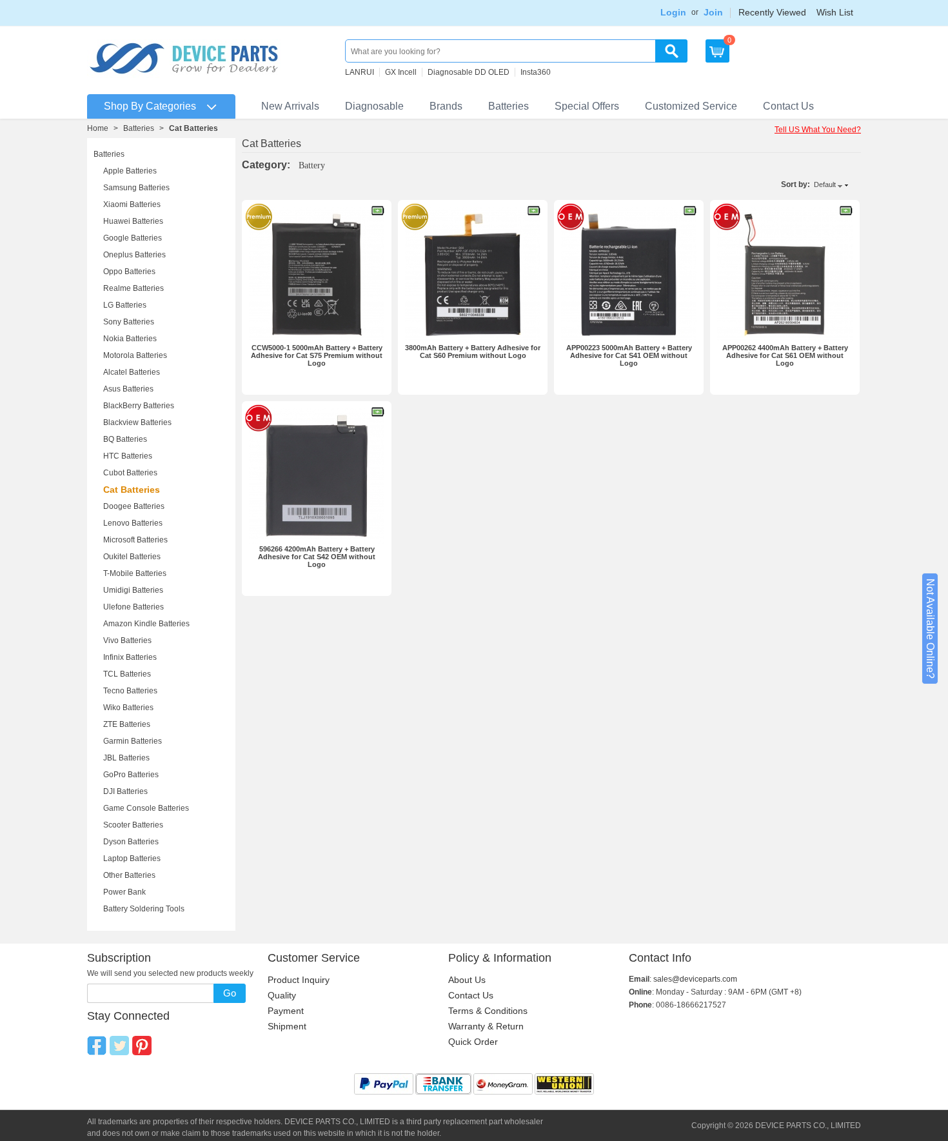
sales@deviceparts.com (695, 979)
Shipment (287, 1026)
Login (673, 12)
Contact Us (788, 106)
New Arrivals (290, 106)
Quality (282, 995)
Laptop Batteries (132, 858)
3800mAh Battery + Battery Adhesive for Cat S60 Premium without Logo (472, 351)
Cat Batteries (131, 489)
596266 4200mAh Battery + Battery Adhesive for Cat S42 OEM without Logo (316, 556)
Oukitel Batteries (132, 556)
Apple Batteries (130, 170)
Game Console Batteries (146, 808)
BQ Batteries (125, 439)
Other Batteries (129, 875)
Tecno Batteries (130, 690)
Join (713, 12)
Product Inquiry (299, 980)
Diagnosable (374, 106)
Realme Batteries (133, 288)
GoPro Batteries (131, 774)
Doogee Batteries (133, 506)
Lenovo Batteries (133, 523)
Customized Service (691, 106)
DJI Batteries (125, 791)
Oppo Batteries (129, 271)
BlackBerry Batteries (138, 405)
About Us (467, 980)
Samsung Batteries (136, 187)
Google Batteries (132, 238)
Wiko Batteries (128, 707)
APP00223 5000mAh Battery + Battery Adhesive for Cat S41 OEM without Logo (629, 355)
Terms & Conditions (488, 1011)
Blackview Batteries (137, 422)
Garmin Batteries (132, 741)
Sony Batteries (128, 321)
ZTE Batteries (126, 724)
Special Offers (587, 106)
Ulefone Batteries (133, 606)
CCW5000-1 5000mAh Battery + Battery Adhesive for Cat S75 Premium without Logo (316, 355)
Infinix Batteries (130, 657)
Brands (446, 106)
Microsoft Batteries (135, 539)
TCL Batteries (127, 674)
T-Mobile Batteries (134, 573)
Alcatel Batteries (131, 372)
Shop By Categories (150, 106)
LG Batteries (124, 305)
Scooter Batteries (133, 824)
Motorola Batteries (135, 355)
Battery (312, 165)
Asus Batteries (128, 388)
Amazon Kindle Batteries (146, 623)
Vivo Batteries (127, 640)
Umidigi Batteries (133, 590)
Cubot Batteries (130, 472)
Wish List (834, 12)
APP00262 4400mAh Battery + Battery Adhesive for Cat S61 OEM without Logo (785, 355)
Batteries (508, 106)
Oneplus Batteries (134, 254)
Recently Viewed (772, 12)
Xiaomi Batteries (132, 204)
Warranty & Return (486, 1026)
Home (97, 128)
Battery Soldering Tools (143, 908)
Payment (286, 1011)
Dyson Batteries (131, 841)
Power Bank (124, 892)
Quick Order (473, 1042)
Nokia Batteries (130, 338)
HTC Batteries (127, 456)
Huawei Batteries (133, 221)
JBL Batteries (126, 757)
